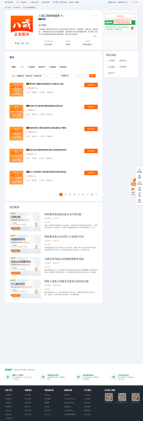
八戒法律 (8, 414)
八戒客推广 (9, 418)
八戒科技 (8, 403)
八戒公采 (8, 410)
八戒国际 (8, 406)
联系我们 (87, 410)
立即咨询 (91, 85)
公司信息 (87, 395)
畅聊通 (47, 403)
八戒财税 (8, 395)
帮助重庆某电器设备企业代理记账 (62, 214)
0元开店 (47, 395)
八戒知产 (8, 399)
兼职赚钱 (48, 399)
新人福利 (28, 403)
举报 (96, 15)
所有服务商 (16, 7)
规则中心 (67, 395)
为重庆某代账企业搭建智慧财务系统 (64, 258)
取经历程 (87, 403)
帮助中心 (28, 406)
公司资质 (87, 399)
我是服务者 (49, 390)
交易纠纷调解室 (69, 414)
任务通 (47, 406)
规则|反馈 (68, 390)
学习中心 (48, 414)
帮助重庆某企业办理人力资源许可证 (64, 236)
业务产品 (8, 390)
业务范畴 (87, 406)
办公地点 (87, 414)
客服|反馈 (67, 406)
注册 (136, 2)
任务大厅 (48, 410)
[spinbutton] (73, 75)
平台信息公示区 (69, 399)
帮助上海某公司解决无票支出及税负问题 (66, 281)
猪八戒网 (7, 7)
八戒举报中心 (69, 410)
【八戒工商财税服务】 (29, 7)
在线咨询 (120, 16)
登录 (132, 2)
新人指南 (28, 399)
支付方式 (28, 414)
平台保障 (28, 395)
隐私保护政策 (69, 403)
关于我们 (87, 390)
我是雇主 (28, 390)
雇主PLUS (28, 410)
